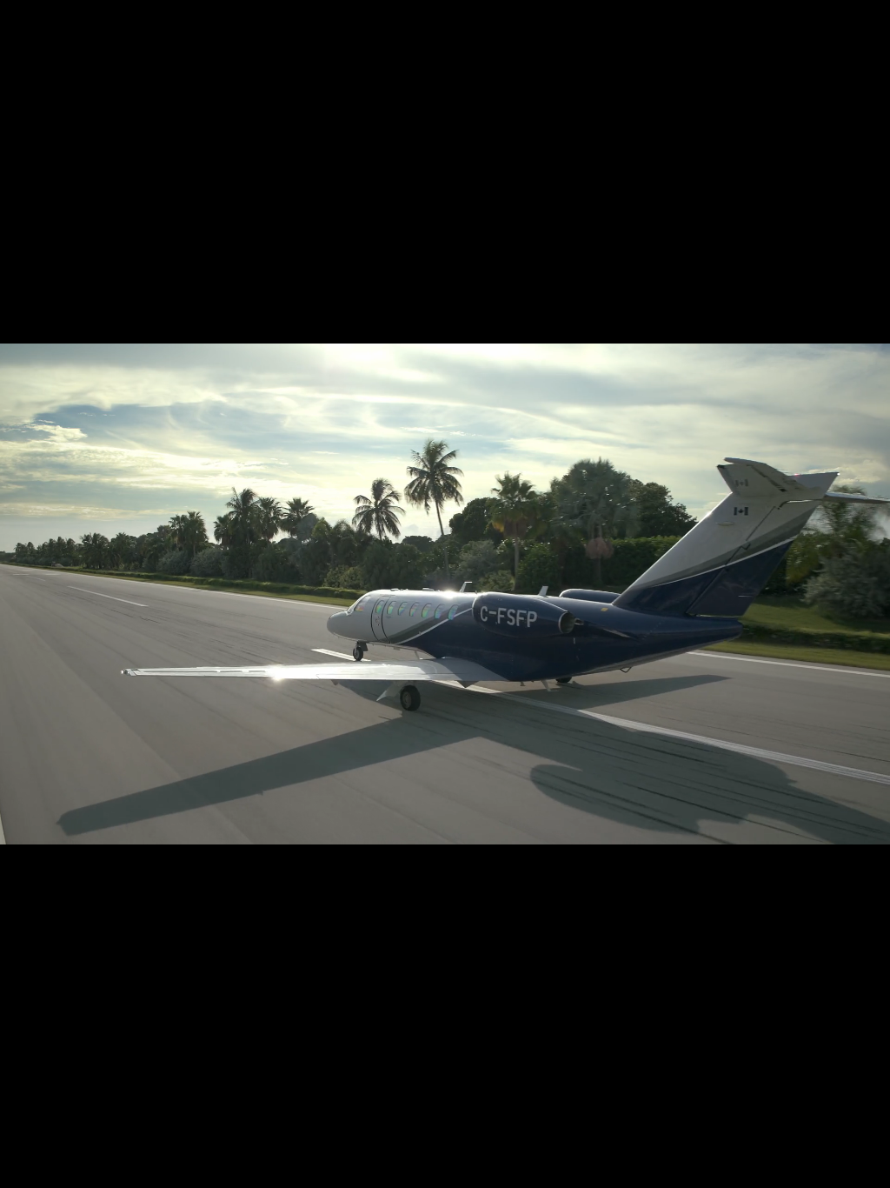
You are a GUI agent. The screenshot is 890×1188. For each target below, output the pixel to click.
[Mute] (822, 1169)
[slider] (446, 1169)
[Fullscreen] (867, 1169)
